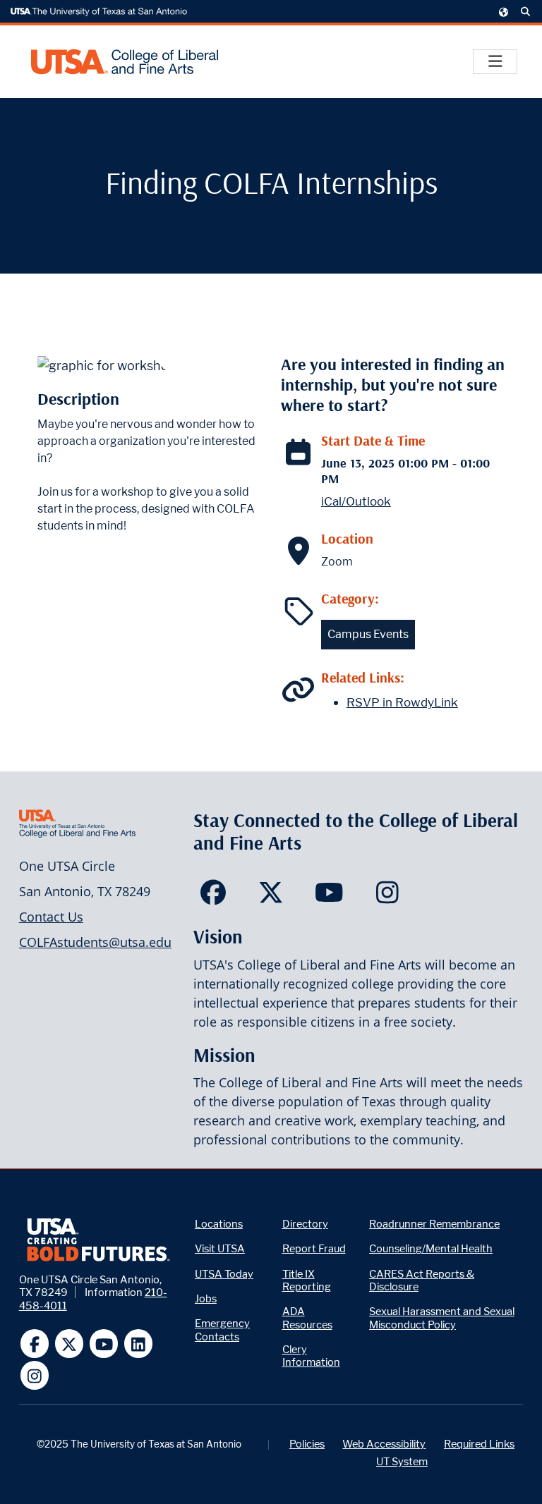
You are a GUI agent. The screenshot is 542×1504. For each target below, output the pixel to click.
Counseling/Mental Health (431, 1248)
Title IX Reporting (306, 1280)
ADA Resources (307, 1317)
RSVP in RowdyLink (402, 702)
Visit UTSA (220, 1248)
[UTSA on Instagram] (34, 1375)
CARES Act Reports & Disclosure (421, 1280)
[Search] (525, 12)
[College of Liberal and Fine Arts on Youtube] (329, 896)
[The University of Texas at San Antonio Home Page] (99, 12)
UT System (402, 1461)
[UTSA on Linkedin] (138, 1343)
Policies (307, 1444)
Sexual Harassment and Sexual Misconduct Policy (441, 1317)
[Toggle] (495, 61)
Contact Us (51, 916)
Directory (305, 1224)
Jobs (206, 1298)
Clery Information (311, 1355)
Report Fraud (314, 1248)
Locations (219, 1224)
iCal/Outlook (356, 501)
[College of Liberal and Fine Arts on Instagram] (387, 896)
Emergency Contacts (222, 1329)
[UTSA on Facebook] (34, 1343)
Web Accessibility (384, 1444)
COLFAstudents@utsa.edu (95, 942)
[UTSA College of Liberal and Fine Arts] (124, 61)
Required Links (479, 1444)
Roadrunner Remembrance (434, 1224)
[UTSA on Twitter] (69, 1343)
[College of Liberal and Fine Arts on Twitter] (271, 896)
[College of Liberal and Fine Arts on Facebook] (213, 896)
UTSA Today (224, 1274)
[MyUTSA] (504, 11)
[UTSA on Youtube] (104, 1343)
